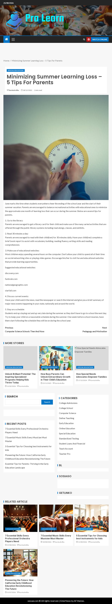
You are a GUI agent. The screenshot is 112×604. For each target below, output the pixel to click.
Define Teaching (66, 418)
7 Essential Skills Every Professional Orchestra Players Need (17, 538)
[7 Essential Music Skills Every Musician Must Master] (56, 518)
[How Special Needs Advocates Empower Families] (92, 358)
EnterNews (65, 600)
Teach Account (66, 448)
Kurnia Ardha (14, 90)
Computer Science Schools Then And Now (24, 329)
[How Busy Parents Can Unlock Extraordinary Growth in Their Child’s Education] (56, 358)
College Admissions (68, 403)
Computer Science (67, 413)
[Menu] (13, 39)
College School (66, 408)
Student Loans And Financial (72, 443)
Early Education (66, 423)
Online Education (67, 428)
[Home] (6, 39)
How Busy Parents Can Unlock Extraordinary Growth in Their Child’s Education (55, 377)
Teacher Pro (64, 453)
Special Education (15, 70)
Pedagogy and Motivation (94, 329)
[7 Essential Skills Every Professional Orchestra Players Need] (20, 518)
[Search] (84, 39)
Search (12, 396)
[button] (13, 39)
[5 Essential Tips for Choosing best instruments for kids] (92, 518)
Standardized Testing (69, 438)
